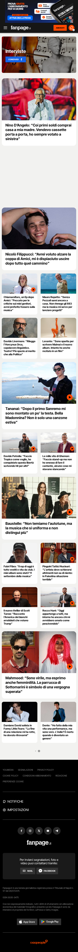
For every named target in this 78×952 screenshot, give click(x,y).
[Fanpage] (39, 843)
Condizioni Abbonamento (37, 775)
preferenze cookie (13, 781)
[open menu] (4, 27)
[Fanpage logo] (21, 28)
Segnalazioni (25, 769)
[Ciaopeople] (39, 942)
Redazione (61, 775)
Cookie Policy (10, 775)
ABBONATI (60, 28)
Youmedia (8, 769)
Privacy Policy (45, 769)
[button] (27, 922)
